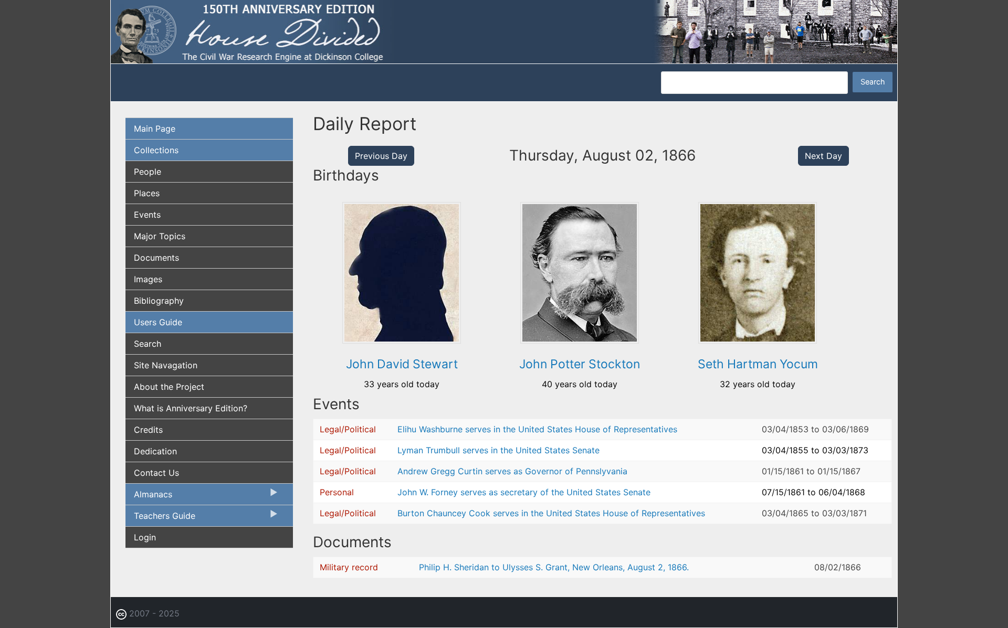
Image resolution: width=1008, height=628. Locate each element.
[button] (401, 340)
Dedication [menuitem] (155, 451)
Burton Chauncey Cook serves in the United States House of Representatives (551, 513)
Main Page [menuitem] (154, 128)
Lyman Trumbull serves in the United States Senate (498, 450)
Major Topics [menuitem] (159, 236)
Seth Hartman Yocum (758, 364)
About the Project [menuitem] (169, 386)
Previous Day (381, 156)
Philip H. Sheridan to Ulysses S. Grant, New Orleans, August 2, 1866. (554, 567)
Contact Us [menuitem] (156, 472)
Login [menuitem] (145, 537)
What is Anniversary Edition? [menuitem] (190, 408)
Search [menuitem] (147, 343)
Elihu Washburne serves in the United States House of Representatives (537, 429)
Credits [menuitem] (148, 429)
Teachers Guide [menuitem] (160, 518)
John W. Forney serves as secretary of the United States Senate (523, 492)
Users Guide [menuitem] (158, 322)
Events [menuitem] (147, 214)
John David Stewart (402, 364)
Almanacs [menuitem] (148, 497)
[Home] (504, 31)
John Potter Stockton (579, 364)
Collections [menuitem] (156, 150)
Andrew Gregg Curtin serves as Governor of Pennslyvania (512, 471)
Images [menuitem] (148, 279)
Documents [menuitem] (156, 257)
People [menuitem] (147, 171)
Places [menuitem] (147, 193)
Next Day (823, 156)
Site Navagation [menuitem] (165, 365)
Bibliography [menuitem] (159, 300)
